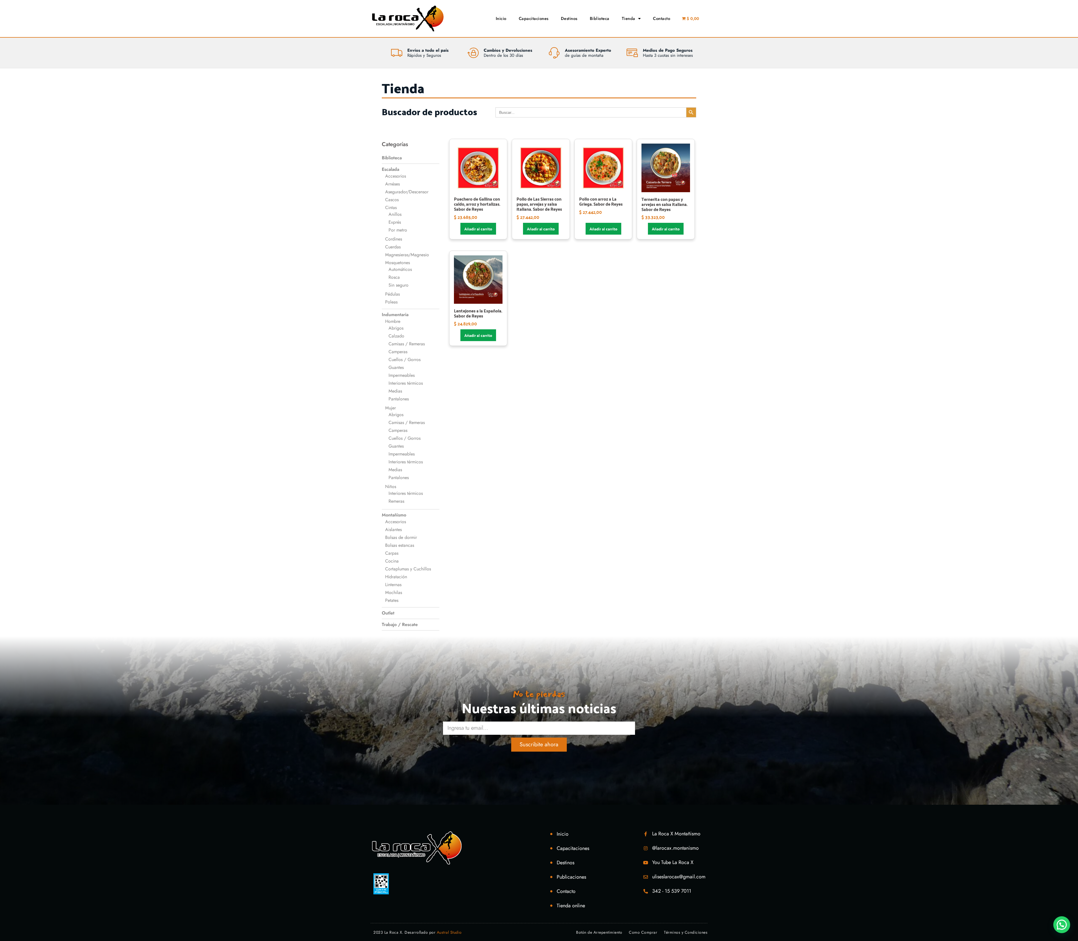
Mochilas (393, 592)
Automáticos (400, 269)
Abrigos (396, 328)
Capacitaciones (534, 18)
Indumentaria (395, 314)
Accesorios (395, 176)
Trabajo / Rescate (400, 624)
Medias (395, 391)
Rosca (394, 277)
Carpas (391, 553)
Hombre (392, 321)
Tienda (628, 18)
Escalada (390, 169)
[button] (1061, 924)
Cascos (392, 199)
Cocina (392, 561)
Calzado (396, 336)
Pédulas (392, 294)
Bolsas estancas (399, 545)
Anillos (395, 214)
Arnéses (392, 184)
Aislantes (393, 529)
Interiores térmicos (406, 383)
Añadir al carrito (478, 228)
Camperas (398, 351)
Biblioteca (599, 18)
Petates (391, 600)
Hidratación (396, 576)
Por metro (398, 230)
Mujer (390, 408)
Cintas (391, 207)
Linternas (393, 584)
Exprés (395, 222)
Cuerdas (393, 247)
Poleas (391, 302)
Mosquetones (397, 262)
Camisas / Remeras (407, 344)
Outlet (388, 613)
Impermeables (402, 375)
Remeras (396, 501)
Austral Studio (449, 932)
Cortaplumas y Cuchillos (408, 569)
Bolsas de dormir (401, 537)
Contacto (661, 18)
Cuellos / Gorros (405, 359)
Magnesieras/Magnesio (407, 254)
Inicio (501, 18)
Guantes (396, 367)
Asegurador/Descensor (406, 192)
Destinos (569, 18)
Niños (390, 486)
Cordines (393, 239)
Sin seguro (398, 285)
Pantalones (399, 399)
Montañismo (394, 515)
